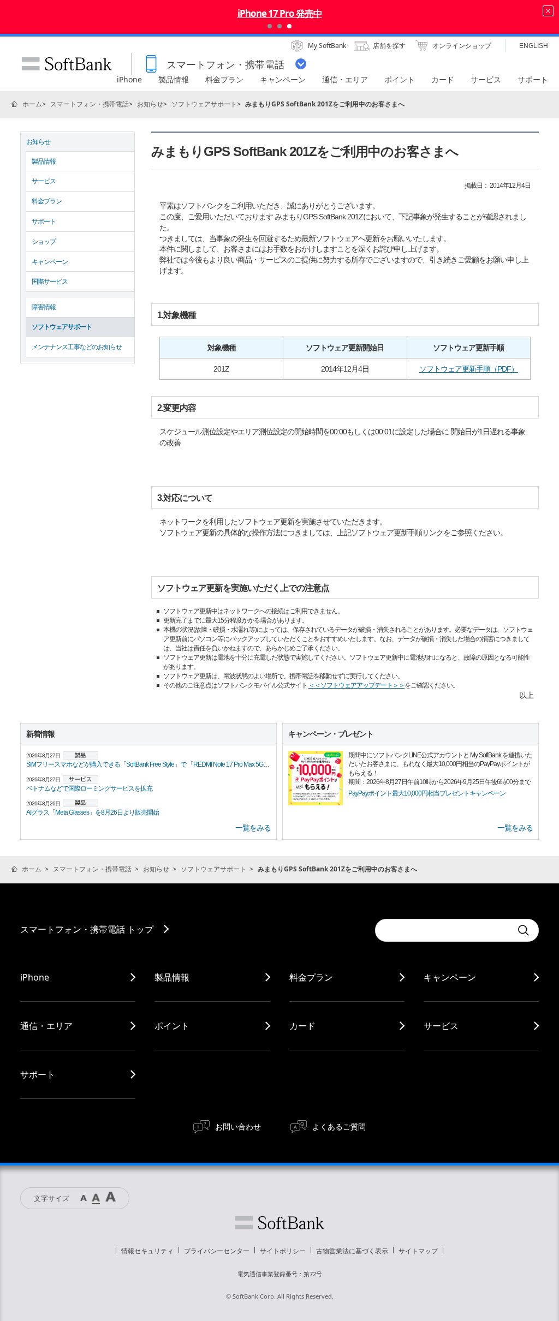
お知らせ (150, 104)
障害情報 (44, 307)
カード (302, 1026)
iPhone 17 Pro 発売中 (279, 13)
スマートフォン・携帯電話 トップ (86, 929)
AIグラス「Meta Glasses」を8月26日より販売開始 (92, 812)
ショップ (44, 242)
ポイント (171, 1026)
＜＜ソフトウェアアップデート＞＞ (356, 685)
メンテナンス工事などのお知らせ (77, 347)
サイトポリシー (283, 1251)
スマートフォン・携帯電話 (89, 104)
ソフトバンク (279, 1222)
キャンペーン (50, 262)
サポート (44, 221)
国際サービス (50, 281)
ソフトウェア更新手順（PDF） (468, 368)
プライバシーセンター (216, 1251)
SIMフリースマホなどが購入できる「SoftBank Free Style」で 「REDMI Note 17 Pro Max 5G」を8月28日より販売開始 (179, 764)
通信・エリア (46, 1026)
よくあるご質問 (339, 1126)
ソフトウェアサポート (204, 104)
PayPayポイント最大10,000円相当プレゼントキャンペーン (427, 793)
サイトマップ (418, 1251)
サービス (44, 181)
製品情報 (44, 161)
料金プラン (47, 201)
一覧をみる (253, 827)
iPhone (34, 977)
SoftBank (67, 64)
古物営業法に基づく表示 (352, 1251)
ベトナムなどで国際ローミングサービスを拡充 (89, 788)
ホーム (32, 104)
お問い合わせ (238, 1126)
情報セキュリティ (147, 1251)
